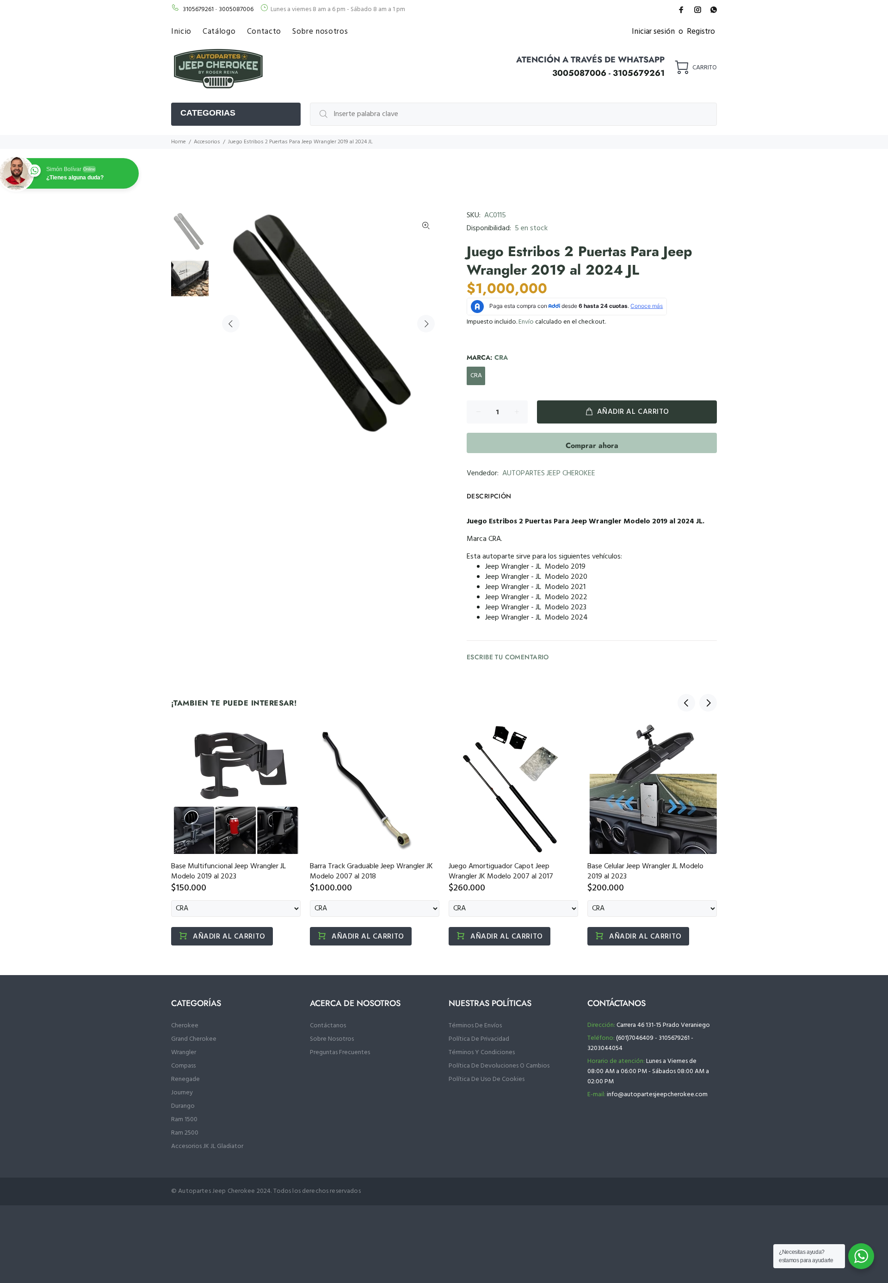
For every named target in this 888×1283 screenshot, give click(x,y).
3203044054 (605, 1048)
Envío (526, 322)
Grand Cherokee (193, 1039)
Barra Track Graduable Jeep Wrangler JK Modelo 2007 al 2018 (371, 871)
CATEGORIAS (207, 112)
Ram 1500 (184, 1119)
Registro (701, 31)
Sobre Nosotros (332, 1039)
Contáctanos (328, 1025)
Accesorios (207, 142)
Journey (182, 1092)
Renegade (185, 1079)
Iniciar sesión (653, 31)
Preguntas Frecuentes (340, 1052)
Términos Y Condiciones (482, 1052)
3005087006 (236, 9)
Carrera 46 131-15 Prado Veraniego (663, 1025)
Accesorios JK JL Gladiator (207, 1146)
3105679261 (198, 9)
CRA (476, 375)
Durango (183, 1106)
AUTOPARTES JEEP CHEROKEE (548, 473)
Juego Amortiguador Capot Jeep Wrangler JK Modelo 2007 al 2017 (501, 871)
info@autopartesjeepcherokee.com (657, 1094)
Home (178, 142)
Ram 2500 (184, 1133)
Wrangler (183, 1052)
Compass (183, 1066)
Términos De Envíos (475, 1025)
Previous (231, 323)
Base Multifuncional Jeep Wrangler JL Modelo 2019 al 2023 (228, 871)
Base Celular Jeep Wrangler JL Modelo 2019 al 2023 (645, 871)
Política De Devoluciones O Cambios (499, 1066)
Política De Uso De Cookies (486, 1079)
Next (426, 323)
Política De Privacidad (479, 1039)
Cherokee (184, 1025)
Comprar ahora (592, 445)
